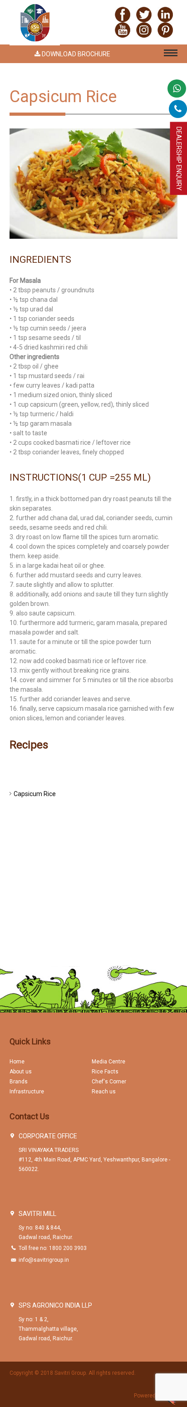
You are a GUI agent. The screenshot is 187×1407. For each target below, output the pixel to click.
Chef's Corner (109, 1081)
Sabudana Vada (36, 933)
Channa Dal (30, 908)
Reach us (104, 1091)
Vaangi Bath (31, 870)
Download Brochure (75, 54)
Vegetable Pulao (37, 882)
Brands (19, 1081)
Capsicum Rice (35, 793)
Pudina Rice (30, 844)
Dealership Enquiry (178, 159)
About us (21, 1071)
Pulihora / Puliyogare (43, 857)
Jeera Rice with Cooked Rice (54, 819)
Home (17, 1061)
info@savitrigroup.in (44, 1260)
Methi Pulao (31, 781)
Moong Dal (29, 921)
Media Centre (108, 1061)
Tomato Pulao (34, 768)
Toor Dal (25, 895)
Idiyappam (29, 806)
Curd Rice (27, 832)
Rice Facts (105, 1071)
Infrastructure (27, 1091)
